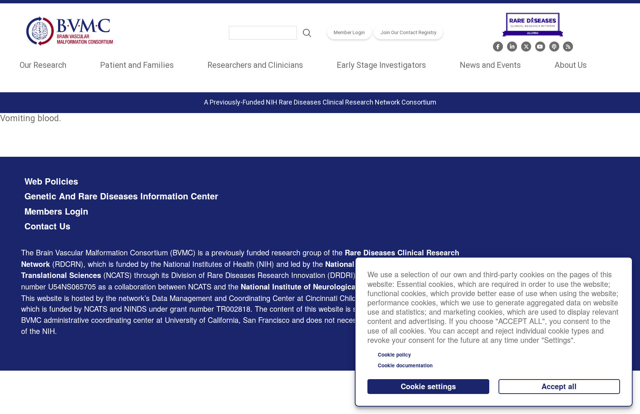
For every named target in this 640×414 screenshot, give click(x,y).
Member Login (349, 32)
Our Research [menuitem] (43, 65)
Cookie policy (394, 354)
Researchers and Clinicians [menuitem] (255, 65)
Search (307, 32)
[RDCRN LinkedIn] (512, 46)
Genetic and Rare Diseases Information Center (121, 196)
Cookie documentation (405, 365)
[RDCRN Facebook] (498, 46)
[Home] (70, 33)
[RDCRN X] (526, 46)
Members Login (56, 211)
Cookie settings (428, 386)
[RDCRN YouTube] (540, 46)
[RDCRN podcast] (554, 46)
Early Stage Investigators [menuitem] (381, 65)
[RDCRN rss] (568, 46)
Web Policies (51, 181)
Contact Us (47, 226)
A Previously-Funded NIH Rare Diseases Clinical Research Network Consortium (320, 102)
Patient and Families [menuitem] (137, 65)
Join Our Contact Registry (408, 32)
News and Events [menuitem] (490, 65)
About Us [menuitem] (570, 65)
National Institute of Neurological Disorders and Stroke (338, 286)
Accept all (559, 386)
